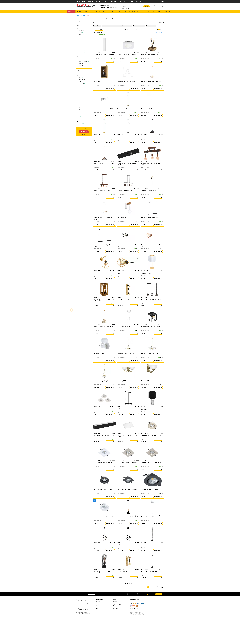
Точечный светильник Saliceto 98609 (151, 489)
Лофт (80, 85)
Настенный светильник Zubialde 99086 (104, 54)
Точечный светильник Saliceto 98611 (128, 489)
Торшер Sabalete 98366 (147, 517)
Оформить (159, 594)
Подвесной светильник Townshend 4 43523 (104, 191)
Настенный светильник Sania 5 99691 (104, 435)
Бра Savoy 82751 (145, 381)
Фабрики (98, 602)
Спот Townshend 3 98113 (124, 299)
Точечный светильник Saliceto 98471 (104, 462)
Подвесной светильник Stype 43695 (103, 326)
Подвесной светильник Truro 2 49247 (151, 136)
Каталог (72, 11)
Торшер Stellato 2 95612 (124, 326)
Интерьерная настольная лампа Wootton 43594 (150, 55)
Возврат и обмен (116, 605)
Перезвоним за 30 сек (127, 3)
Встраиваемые (82, 50)
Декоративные (82, 52)
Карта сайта (98, 609)
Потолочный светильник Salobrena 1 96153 (128, 435)
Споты (81, 43)
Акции (97, 608)
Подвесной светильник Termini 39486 (151, 217)
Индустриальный (82, 79)
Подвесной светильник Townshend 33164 (103, 218)
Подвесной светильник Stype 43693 (151, 299)
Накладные (81, 59)
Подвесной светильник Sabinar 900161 (128, 517)
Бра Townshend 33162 (123, 217)
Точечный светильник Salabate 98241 (104, 517)
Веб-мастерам (116, 607)
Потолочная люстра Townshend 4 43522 (150, 164)
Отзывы (106, 1)
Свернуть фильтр (99, 29)
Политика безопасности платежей (136, 608)
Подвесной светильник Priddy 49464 (151, 571)
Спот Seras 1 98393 (99, 353)
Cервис (115, 599)
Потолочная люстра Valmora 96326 (103, 109)
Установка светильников (118, 602)
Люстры (81, 32)
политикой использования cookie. (137, 614)
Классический (82, 83)
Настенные (81, 63)
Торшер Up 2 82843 (99, 136)
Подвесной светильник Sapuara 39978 (128, 408)
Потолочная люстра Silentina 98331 (151, 326)
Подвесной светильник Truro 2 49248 (104, 163)
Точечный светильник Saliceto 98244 (151, 435)
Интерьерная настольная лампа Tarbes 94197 (152, 245)
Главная (78, 15)
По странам (98, 604)
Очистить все (159, 32)
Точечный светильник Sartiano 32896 (104, 408)
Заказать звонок (91, 594)
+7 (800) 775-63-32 (109, 5)
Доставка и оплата (80, 1)
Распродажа (98, 605)
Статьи (114, 612)
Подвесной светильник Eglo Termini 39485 (103, 245)
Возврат (98, 1)
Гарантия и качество (117, 604)
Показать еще (128, 583)
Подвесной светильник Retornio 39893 (104, 544)
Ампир (80, 73)
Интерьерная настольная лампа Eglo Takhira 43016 (104, 299)
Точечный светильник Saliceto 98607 (104, 489)
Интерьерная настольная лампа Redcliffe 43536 (102, 571)
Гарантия (90, 1)
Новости (114, 611)
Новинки (98, 607)
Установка (113, 1)
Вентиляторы (82, 30)
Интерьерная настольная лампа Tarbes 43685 (128, 272)
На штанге (81, 57)
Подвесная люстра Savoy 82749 (149, 353)
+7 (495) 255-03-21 (109, 7)
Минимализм (82, 87)
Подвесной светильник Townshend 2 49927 (127, 191)
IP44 (80, 109)
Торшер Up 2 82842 (146, 109)
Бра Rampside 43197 (123, 571)
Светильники (82, 40)
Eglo (80, 116)
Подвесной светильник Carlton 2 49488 (151, 81)
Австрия (81, 123)
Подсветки (81, 38)
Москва (107, 4)
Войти (162, 1)
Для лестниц (81, 54)
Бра (80, 28)
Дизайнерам (122, 1)
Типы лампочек (116, 613)
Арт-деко (81, 75)
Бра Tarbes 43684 (98, 272)
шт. (150, 594)
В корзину (109, 61)
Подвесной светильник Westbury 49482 (128, 81)
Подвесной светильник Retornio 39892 (128, 544)
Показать (83, 131)
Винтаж (81, 77)
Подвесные (81, 65)
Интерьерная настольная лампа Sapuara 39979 (150, 408)
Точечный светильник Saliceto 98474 (151, 462)
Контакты (138, 1)
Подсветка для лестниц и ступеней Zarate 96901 (127, 55)
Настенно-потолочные (84, 61)
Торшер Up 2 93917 (123, 136)
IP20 (80, 107)
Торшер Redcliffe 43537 (147, 544)
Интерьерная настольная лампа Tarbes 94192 (128, 245)
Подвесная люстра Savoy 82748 (126, 353)
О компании (99, 599)
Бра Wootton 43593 (99, 81)
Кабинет (101, 34)
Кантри (80, 81)
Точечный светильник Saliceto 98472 (128, 462)
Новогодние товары (83, 36)
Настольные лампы (83, 34)
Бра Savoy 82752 (122, 381)
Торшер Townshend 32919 (148, 190)
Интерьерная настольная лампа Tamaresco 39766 (150, 272)
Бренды (131, 1)
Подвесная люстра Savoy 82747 (102, 381)
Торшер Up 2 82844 (123, 109)
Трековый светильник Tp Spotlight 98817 (127, 164)
